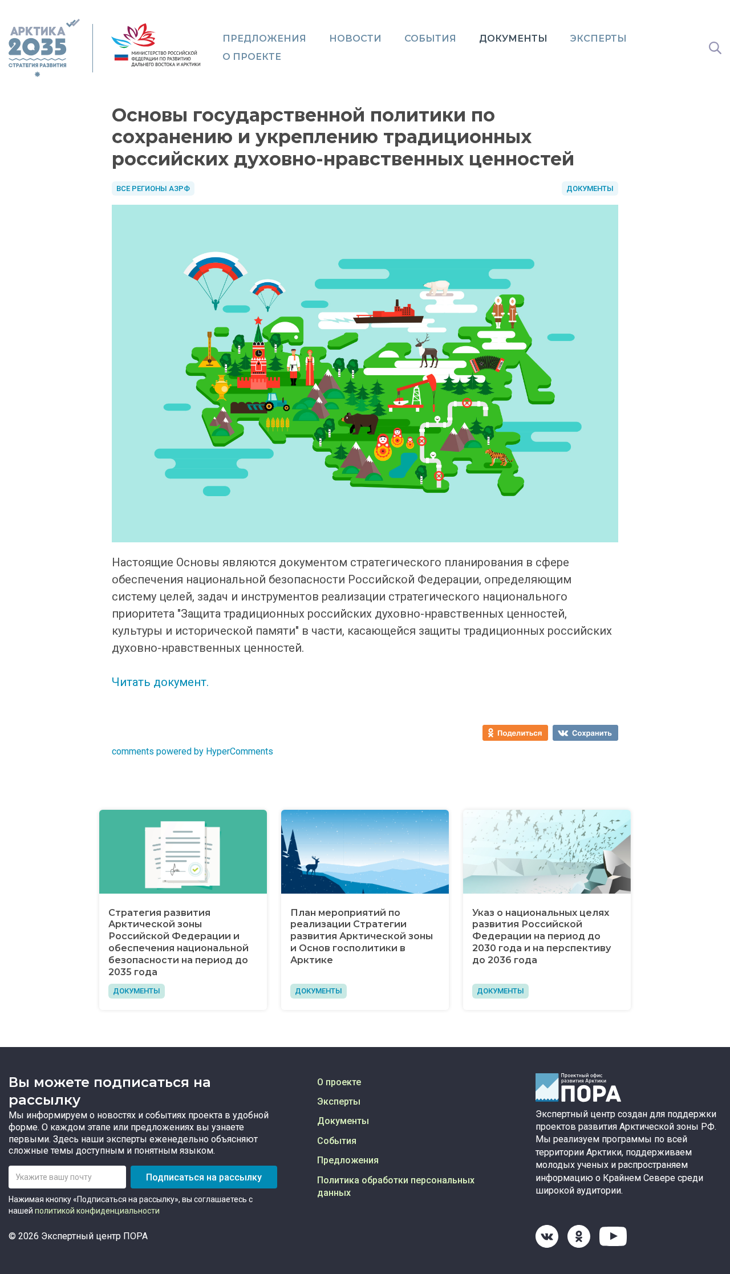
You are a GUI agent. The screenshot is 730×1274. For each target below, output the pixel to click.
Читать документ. (160, 682)
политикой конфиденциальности (97, 1210)
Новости (355, 38)
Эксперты (598, 38)
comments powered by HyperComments (192, 751)
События (430, 38)
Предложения (264, 38)
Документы (513, 38)
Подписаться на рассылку (204, 1177)
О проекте (251, 56)
